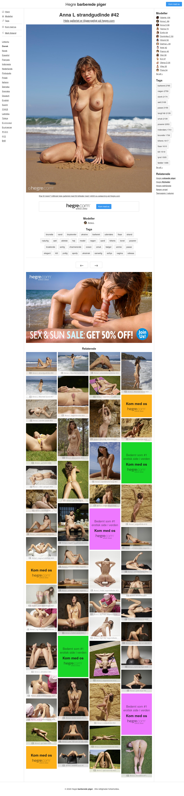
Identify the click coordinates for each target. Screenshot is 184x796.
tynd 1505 (162, 157)
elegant (47, 253)
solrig (62, 246)
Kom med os (174, 4)
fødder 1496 (163, 162)
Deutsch (5, 95)
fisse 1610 (162, 146)
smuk (98, 246)
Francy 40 (164, 51)
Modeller (9, 16)
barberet (96, 234)
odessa (131, 253)
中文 (4, 136)
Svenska (6, 91)
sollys (109, 253)
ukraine (84, 234)
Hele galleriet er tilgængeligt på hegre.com (89, 20)
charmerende (75, 246)
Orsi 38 (163, 55)
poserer (132, 240)
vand (60, 234)
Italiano (5, 82)
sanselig (98, 253)
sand (103, 240)
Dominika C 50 (166, 36)
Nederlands (7, 68)
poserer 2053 (163, 124)
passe (129, 246)
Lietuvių (5, 41)
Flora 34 (163, 70)
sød (55, 240)
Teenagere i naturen (165, 193)
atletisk (64, 240)
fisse (120, 234)
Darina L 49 (165, 43)
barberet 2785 (164, 85)
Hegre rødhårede (163, 185)
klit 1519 (161, 151)
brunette (49, 234)
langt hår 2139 (164, 113)
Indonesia (6, 64)
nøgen (93, 240)
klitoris (112, 240)
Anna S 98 (164, 25)
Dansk (5, 46)
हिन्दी (4, 140)
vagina (120, 253)
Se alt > (159, 73)
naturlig (45, 240)
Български (7, 127)
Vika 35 (163, 66)
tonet (122, 240)
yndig (65, 253)
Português (6, 73)
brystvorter (71, 234)
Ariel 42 (163, 47)
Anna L (91, 222)
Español (5, 55)
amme (119, 246)
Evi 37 (163, 58)
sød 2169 (162, 102)
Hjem (7, 11)
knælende (50, 246)
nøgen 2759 (163, 91)
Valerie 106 (165, 17)
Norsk (4, 50)
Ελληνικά (7, 122)
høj (73, 240)
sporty (75, 253)
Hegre (85, 4)
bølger (108, 246)
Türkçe (5, 118)
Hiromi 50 (164, 40)
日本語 (5, 109)
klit (56, 253)
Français (6, 59)
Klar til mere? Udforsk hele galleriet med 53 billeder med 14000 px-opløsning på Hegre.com (79, 195)
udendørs (109, 234)
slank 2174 (162, 96)
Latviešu (6, 113)
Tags (7, 20)
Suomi (5, 104)
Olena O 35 (165, 62)
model (82, 240)
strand (129, 234)
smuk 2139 (162, 118)
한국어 (5, 131)
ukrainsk (86, 253)
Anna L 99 (164, 21)
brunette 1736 (164, 135)
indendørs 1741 (165, 129)
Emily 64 (164, 32)
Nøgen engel (162, 189)
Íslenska (5, 86)
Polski (5, 77)
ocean (88, 246)
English (5, 100)
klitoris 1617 (163, 140)
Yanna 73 (164, 28)
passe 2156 (163, 107)
